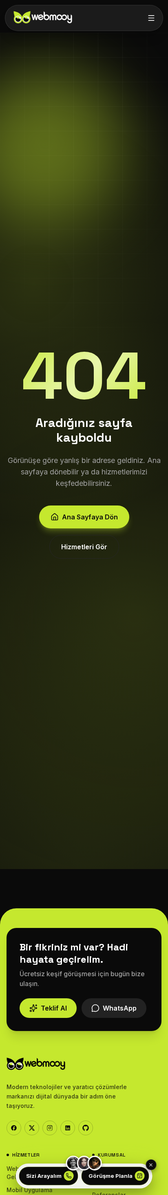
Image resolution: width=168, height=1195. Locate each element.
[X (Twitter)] (31, 1128)
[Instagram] (49, 1128)
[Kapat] (151, 1164)
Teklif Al (54, 1008)
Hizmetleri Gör (84, 547)
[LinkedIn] (67, 1128)
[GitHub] (85, 1128)
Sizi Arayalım (44, 1176)
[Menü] (151, 18)
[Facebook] (14, 1128)
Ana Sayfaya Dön (90, 517)
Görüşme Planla (110, 1176)
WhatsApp (120, 1008)
